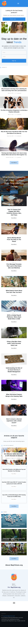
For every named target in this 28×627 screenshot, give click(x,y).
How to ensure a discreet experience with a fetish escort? (14, 420)
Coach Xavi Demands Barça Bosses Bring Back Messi (14, 535)
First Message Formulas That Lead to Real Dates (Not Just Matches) (14, 266)
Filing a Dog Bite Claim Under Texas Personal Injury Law (14, 343)
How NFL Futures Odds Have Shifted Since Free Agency (14, 549)
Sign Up (14, 60)
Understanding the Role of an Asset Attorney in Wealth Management (14, 369)
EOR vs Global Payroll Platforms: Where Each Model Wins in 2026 (14, 317)
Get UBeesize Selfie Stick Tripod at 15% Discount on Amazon (14, 456)
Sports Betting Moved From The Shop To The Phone (14, 239)
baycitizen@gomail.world (9, 615)
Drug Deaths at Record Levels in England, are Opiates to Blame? (14, 521)
